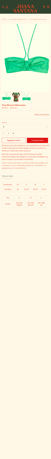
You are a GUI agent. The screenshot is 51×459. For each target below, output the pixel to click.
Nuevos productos (18, 19)
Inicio (4, 19)
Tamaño (4, 122)
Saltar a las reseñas (41, 114)
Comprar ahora (37, 140)
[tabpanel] (25, 57)
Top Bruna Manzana (38, 19)
